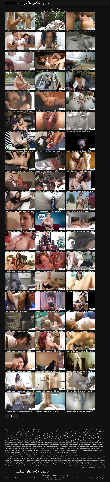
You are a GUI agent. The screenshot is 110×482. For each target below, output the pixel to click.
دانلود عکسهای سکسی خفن (85, 446)
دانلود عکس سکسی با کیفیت (40, 436)
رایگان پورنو (55, 9)
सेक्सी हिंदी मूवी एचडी (49, 478)
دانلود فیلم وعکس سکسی (37, 448)
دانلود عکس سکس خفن (55, 436)
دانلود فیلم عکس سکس (90, 448)
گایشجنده (24, 452)
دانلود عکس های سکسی (98, 478)
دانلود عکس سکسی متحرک (13, 452)
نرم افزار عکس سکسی (47, 452)
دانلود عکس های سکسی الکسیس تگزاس (48, 440)
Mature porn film (87, 478)
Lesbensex (74, 478)
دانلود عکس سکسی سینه (24, 436)
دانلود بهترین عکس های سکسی (13, 454)
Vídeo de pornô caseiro (56, 479)
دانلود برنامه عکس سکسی (50, 429)
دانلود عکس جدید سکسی (16, 434)
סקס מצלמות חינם (39, 478)
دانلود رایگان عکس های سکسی (44, 434)
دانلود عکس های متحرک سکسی (63, 444)
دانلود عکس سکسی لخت (57, 460)
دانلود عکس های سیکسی (79, 444)
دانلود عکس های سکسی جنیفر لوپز (83, 463)
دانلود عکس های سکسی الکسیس (70, 440)
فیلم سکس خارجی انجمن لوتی (17, 450)
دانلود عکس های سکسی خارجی (89, 442)
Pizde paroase (19, 478)
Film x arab (80, 478)
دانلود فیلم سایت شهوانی (39, 446)
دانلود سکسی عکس (29, 434)
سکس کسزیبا (78, 450)
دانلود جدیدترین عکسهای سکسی (79, 434)
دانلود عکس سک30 (68, 436)
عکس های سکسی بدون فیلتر (34, 450)
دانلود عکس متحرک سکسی (80, 438)
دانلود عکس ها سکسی (51, 438)
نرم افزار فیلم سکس (34, 452)
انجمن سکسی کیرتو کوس (94, 429)
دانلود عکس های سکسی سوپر (53, 442)
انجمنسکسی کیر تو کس (80, 429)
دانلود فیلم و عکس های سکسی (54, 448)
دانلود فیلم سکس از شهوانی (23, 446)
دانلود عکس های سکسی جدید (28, 440)
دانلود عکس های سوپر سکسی (89, 440)
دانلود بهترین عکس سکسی (16, 429)
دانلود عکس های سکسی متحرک (18, 442)
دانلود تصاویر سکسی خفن (50, 431)
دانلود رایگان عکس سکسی (61, 434)
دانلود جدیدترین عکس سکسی (17, 431)
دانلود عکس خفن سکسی (36, 458)
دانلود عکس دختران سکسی (82, 436)
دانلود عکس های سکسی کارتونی (86, 465)
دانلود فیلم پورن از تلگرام (22, 448)
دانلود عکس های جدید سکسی (69, 462)
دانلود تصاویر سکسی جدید (65, 431)
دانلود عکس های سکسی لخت (36, 442)
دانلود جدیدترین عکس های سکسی (22, 456)
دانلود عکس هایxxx (47, 444)
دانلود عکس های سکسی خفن (71, 442)
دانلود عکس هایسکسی (34, 444)
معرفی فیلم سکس (59, 452)
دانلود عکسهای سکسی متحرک (67, 446)
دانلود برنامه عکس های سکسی (33, 429)
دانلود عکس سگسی (94, 438)
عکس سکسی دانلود (68, 450)
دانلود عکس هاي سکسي (37, 438)
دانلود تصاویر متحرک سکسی (34, 431)
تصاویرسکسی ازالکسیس (65, 429)
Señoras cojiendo (58, 478)
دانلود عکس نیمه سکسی (65, 438)
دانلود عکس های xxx (24, 438)
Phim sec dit (66, 478)
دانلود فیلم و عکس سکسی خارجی (73, 448)
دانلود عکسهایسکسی (52, 446)
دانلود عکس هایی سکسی (20, 444)
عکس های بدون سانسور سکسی (52, 450)
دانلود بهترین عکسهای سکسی (81, 431)
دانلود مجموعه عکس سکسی (91, 450)
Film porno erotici (10, 478)
